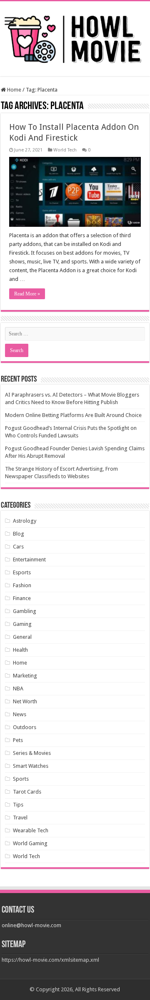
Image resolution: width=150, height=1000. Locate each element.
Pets (18, 740)
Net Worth (25, 701)
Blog (18, 534)
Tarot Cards (27, 792)
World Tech (65, 150)
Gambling (24, 611)
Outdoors (24, 727)
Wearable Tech (30, 830)
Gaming (22, 624)
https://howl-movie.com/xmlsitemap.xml (50, 960)
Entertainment (29, 559)
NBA (18, 688)
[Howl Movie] (75, 37)
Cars (18, 546)
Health (20, 650)
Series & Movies (32, 753)
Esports (22, 572)
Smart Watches (30, 766)
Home (13, 90)
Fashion (22, 585)
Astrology (24, 521)
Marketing (25, 675)
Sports (21, 779)
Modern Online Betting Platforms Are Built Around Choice (73, 415)
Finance (22, 598)
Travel (20, 817)
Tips (18, 804)
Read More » (27, 294)
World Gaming (30, 843)
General (22, 637)
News (19, 714)
